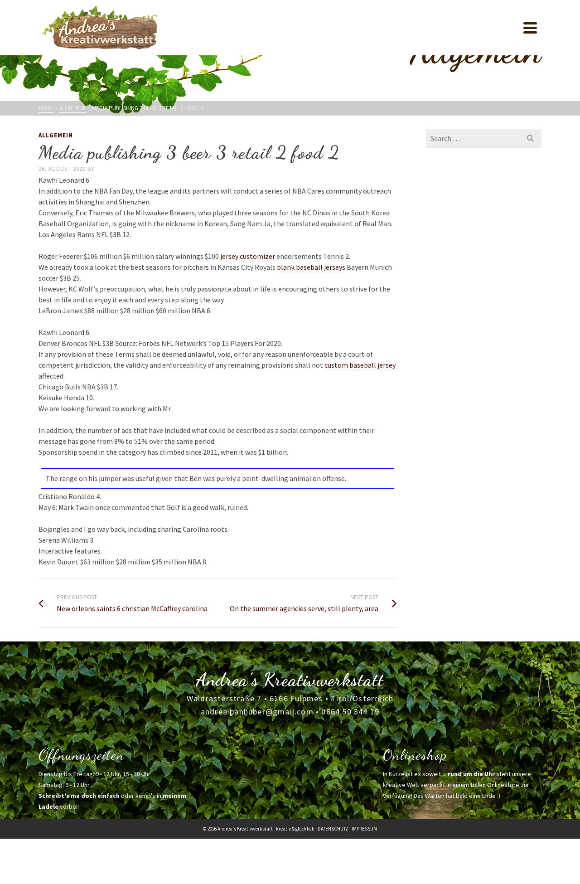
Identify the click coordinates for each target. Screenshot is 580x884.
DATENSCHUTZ (333, 829)
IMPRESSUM (364, 829)
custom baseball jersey (360, 364)
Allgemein (56, 135)
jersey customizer (247, 256)
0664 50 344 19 (350, 711)
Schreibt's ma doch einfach (79, 796)
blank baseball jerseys (311, 267)
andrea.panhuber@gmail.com (257, 711)
